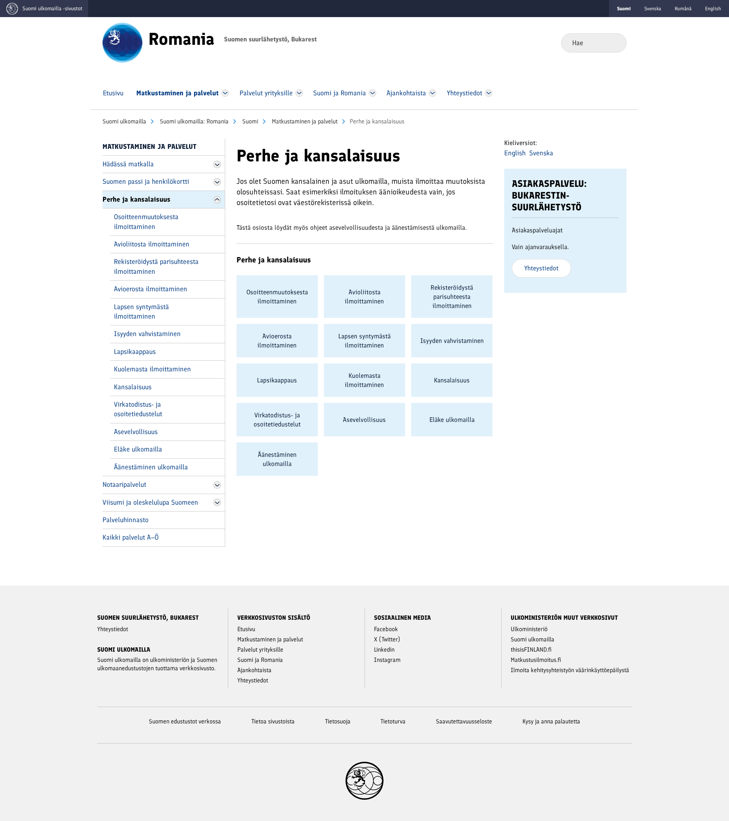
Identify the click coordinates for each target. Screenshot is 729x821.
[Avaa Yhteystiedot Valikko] (488, 93)
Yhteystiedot (541, 268)
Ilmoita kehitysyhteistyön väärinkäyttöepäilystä (570, 670)
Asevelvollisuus (136, 432)
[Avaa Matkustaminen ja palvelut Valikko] (225, 93)
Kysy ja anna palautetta (551, 721)
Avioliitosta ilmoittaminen (151, 244)
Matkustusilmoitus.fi (536, 659)
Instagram (387, 659)
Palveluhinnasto (125, 520)
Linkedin (384, 649)
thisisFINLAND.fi (531, 649)
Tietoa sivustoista (273, 721)
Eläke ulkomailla (138, 449)
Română (683, 8)
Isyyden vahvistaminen (147, 334)
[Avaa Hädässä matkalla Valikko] (217, 164)
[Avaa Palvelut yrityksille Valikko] (299, 93)
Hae (614, 42)
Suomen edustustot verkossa (185, 721)
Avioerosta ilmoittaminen (150, 289)
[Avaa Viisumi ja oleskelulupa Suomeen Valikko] (217, 502)
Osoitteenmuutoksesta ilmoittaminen (146, 222)
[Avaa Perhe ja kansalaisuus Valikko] (217, 199)
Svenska (652, 8)
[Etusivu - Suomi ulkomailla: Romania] (122, 42)
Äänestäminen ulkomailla (151, 467)
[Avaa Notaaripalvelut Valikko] (217, 485)
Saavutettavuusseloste (464, 721)
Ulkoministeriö (529, 629)
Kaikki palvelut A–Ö (131, 537)
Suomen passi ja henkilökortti (146, 181)
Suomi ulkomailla (124, 121)
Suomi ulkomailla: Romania (193, 121)
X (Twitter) (387, 639)
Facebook (386, 629)
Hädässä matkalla (128, 164)
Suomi (249, 121)
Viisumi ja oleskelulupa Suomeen (150, 502)
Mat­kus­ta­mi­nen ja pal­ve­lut (304, 121)
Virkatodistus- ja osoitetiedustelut (138, 409)
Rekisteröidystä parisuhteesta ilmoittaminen (156, 266)
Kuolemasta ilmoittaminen (152, 369)
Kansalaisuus (132, 387)
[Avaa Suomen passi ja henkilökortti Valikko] (217, 181)
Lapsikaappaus (135, 351)
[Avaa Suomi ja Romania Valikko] (372, 93)
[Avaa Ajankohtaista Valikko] (432, 93)
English (713, 8)
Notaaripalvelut (124, 484)
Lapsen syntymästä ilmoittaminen (141, 312)
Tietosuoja (337, 721)
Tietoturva (393, 721)
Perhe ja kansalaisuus (136, 199)
